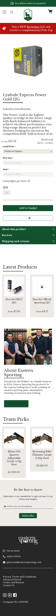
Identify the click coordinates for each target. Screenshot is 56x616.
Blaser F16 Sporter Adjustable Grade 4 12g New (14, 458)
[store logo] (28, 15)
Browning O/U (36, 26)
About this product (14, 229)
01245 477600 (14, 556)
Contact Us (8, 585)
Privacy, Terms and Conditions (19, 576)
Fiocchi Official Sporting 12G (42, 301)
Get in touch (13, 550)
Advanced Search (12, 579)
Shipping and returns (15, 241)
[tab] (28, 229)
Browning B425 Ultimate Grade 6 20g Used (42, 454)
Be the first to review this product (17, 109)
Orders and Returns (13, 582)
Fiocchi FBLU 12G (14, 301)
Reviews (7, 235)
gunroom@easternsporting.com (24, 562)
